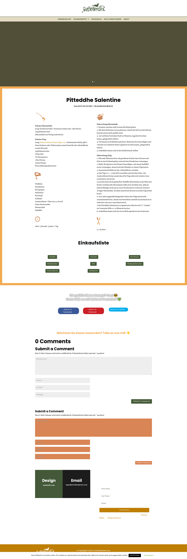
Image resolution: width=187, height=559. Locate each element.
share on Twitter (117, 309)
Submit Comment (141, 401)
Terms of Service (114, 518)
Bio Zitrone (135, 257)
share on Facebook (67, 310)
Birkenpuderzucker (134, 264)
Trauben (52, 257)
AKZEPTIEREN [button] (135, 555)
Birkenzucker (52, 264)
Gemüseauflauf (64, 19)
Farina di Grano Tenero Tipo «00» (53, 142)
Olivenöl (93, 257)
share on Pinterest (93, 310)
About (126, 19)
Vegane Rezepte (80, 19)
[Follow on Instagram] (37, 504)
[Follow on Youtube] (43, 504)
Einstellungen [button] (149, 555)
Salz (93, 264)
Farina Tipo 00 (52, 271)
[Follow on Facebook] (49, 504)
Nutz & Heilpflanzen (112, 19)
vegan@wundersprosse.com (76, 485)
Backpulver (93, 271)
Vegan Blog (96, 19)
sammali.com (49, 485)
